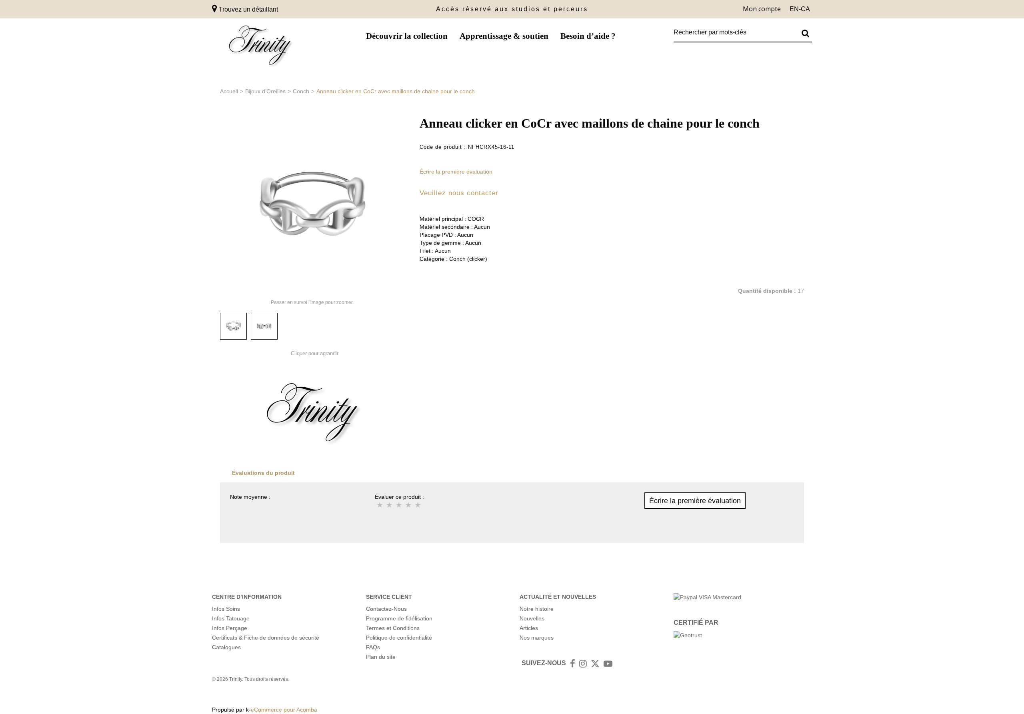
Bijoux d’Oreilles (265, 91)
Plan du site (381, 657)
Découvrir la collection (407, 36)
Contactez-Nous (386, 609)
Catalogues (226, 647)
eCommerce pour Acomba (284, 709)
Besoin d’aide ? (588, 36)
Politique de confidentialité (399, 637)
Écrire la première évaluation (456, 171)
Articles (529, 628)
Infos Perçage (229, 628)
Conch (301, 91)
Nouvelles (532, 618)
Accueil (229, 91)
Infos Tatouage (231, 618)
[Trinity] (260, 47)
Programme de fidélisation (399, 618)
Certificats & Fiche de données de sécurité (265, 637)
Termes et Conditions (393, 628)
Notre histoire (537, 609)
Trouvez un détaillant (247, 9)
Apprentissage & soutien (504, 36)
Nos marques (537, 637)
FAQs (373, 647)
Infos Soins (226, 609)
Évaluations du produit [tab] (263, 473)
